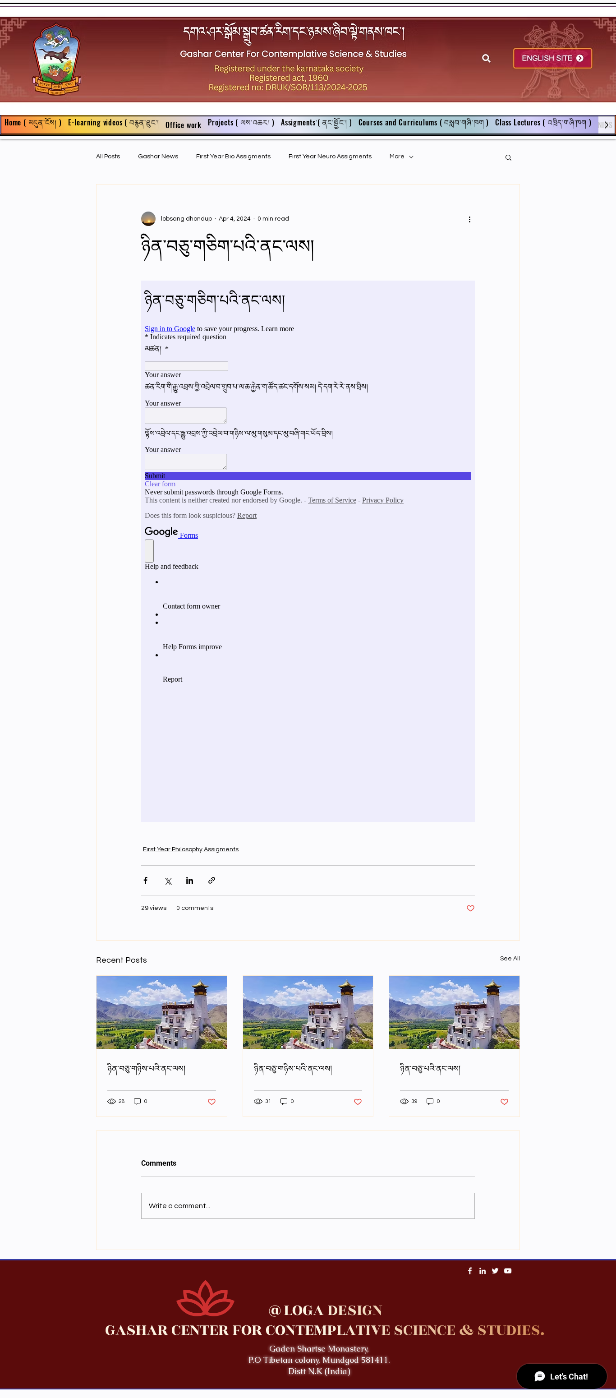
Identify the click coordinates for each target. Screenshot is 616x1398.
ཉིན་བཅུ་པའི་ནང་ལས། (430, 1068)
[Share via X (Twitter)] (167, 880)
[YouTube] (507, 1270)
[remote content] (308, 551)
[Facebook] (469, 1270)
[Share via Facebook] (145, 880)
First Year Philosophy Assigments (191, 849)
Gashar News (158, 156)
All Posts (108, 156)
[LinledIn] (482, 1270)
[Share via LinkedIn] (189, 880)
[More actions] (469, 218)
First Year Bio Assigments (233, 156)
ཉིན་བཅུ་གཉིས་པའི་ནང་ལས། (146, 1068)
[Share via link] (211, 880)
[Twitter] (495, 1270)
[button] (316, 125)
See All (510, 958)
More (397, 156)
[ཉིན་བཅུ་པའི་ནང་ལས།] (454, 1012)
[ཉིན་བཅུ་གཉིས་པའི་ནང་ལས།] (162, 1012)
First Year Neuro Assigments (330, 156)
